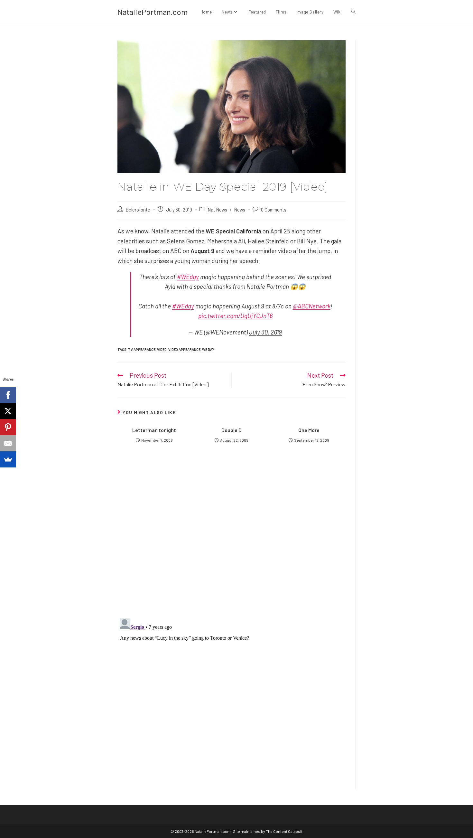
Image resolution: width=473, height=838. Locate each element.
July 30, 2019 (265, 332)
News (239, 209)
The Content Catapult (284, 831)
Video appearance (184, 349)
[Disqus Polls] (231, 535)
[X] (8, 411)
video (162, 349)
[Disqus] (231, 696)
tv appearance (141, 349)
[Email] (8, 443)
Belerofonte (138, 209)
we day (208, 349)
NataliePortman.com (152, 11)
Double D (231, 430)
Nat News (217, 209)
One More (309, 430)
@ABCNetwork (311, 306)
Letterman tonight (154, 430)
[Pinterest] (8, 427)
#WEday (188, 276)
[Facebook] (8, 395)
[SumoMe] (8, 459)
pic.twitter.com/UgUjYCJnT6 (235, 315)
